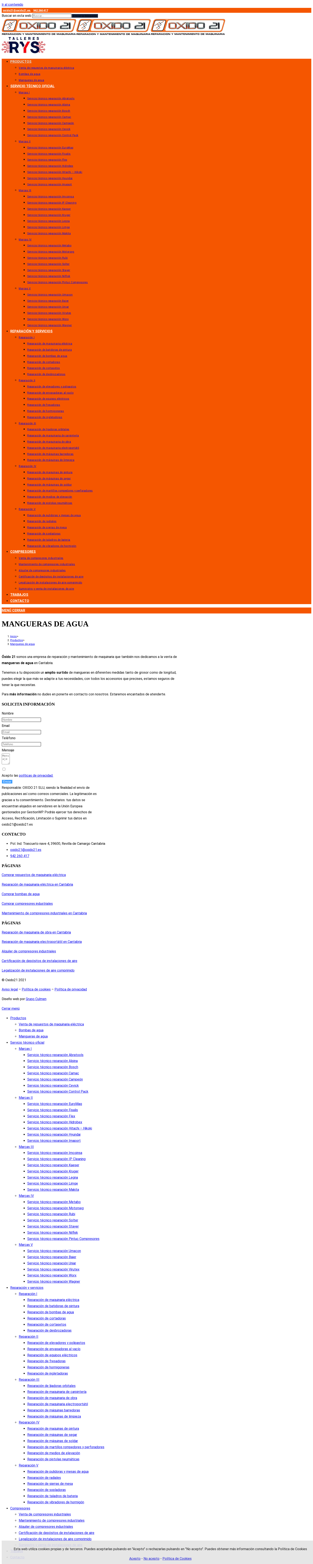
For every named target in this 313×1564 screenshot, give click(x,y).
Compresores (20, 1508)
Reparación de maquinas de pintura (53, 1429)
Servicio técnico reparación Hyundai (53, 1134)
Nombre (8, 713)
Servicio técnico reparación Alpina (52, 1061)
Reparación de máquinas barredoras (53, 1410)
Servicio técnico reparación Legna (52, 1177)
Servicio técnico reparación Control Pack (57, 1091)
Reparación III (29, 1380)
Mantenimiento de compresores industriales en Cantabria (44, 913)
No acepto (151, 1559)
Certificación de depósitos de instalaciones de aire (39, 961)
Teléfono (9, 738)
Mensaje (8, 750)
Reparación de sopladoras (46, 1490)
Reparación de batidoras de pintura (53, 1306)
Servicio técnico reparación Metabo (54, 1202)
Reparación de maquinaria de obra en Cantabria (36, 932)
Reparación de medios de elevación (53, 1453)
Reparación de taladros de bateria (52, 1496)
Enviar (7, 781)
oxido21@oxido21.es (17, 10)
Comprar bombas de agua (21, 894)
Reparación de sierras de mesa (50, 1484)
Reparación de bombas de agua (50, 1312)
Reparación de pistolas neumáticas (53, 1459)
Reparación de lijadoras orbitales (51, 1386)
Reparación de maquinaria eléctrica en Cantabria (37, 884)
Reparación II (28, 1337)
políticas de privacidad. (36, 775)
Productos (18, 1018)
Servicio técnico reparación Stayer (53, 1226)
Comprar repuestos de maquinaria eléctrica (34, 875)
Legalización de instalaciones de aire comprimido (38, 970)
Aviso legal (10, 989)
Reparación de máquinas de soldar (52, 1441)
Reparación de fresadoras (46, 1361)
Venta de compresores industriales (45, 1514)
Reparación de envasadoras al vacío (53, 1349)
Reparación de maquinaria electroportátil (57, 1404)
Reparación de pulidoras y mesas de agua (58, 1472)
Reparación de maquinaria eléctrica (53, 1300)
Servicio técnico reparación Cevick (53, 1086)
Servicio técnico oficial (27, 1043)
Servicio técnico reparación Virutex (53, 1269)
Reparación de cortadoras (46, 1318)
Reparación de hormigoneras (48, 1367)
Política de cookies (36, 989)
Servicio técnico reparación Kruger (53, 1171)
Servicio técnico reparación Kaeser (53, 1165)
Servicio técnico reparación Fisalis (52, 1110)
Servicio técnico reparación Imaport (54, 1141)
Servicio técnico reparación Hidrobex (54, 1122)
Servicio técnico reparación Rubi (51, 1214)
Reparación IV (29, 1422)
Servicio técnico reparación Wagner (53, 1282)
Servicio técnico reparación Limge (52, 1183)
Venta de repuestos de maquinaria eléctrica (51, 1024)
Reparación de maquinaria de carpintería (56, 1392)
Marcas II (26, 1098)
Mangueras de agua (22, 644)
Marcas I (25, 1049)
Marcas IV (26, 1196)
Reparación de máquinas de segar (52, 1435)
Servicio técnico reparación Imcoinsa (54, 1153)
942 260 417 (40, 10)
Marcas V (26, 1245)
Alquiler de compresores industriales (29, 951)
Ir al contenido (12, 5)
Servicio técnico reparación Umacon (54, 1251)
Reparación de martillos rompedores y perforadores (65, 1447)
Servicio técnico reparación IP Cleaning (56, 1159)
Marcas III (26, 1147)
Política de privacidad (71, 989)
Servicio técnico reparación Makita (53, 1190)
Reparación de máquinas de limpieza (54, 1416)
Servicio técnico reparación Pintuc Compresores (63, 1239)
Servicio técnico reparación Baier (51, 1257)
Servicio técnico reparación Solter (52, 1220)
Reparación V (28, 1465)
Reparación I (28, 1294)
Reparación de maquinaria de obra (52, 1398)
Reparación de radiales (44, 1478)
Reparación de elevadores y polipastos (56, 1343)
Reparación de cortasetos (46, 1324)
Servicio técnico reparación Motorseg (55, 1208)
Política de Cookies (177, 1559)
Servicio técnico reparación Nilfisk (52, 1233)
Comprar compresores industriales (27, 904)
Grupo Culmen (36, 999)
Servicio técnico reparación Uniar (51, 1263)
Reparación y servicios (26, 1288)
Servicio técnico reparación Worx (51, 1275)
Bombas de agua (31, 1030)
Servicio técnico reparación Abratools (55, 1055)
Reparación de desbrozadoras (49, 1330)
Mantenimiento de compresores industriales (52, 1520)
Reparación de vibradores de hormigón (55, 1502)
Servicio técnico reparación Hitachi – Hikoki (59, 1128)
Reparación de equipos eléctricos (52, 1355)
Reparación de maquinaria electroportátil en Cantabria (42, 942)
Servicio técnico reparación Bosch (52, 1067)
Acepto (135, 1559)
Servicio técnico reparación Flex (51, 1116)
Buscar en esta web (17, 16)
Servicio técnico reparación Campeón (55, 1079)
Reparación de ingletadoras (47, 1373)
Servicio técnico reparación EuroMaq (54, 1104)
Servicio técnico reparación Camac (53, 1073)
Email (6, 726)
